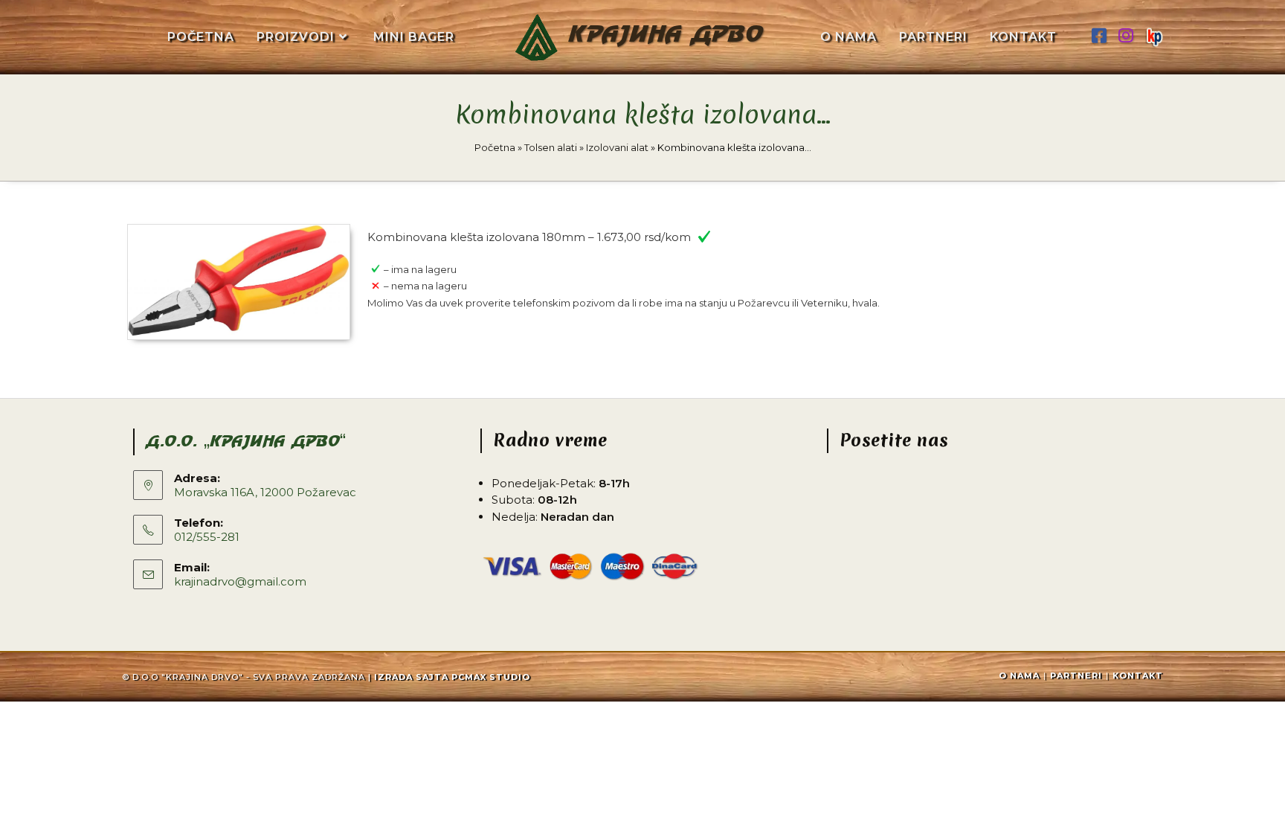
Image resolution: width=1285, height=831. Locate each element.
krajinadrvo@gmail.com (240, 581)
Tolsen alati (550, 147)
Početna (494, 147)
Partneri (1076, 675)
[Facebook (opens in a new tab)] (1099, 36)
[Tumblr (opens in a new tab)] (1154, 35)
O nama (1019, 675)
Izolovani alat (617, 147)
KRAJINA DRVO (665, 35)
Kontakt (1137, 675)
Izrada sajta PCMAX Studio (452, 677)
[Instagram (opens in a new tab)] (1125, 36)
